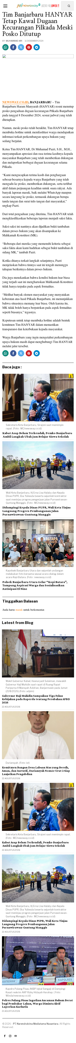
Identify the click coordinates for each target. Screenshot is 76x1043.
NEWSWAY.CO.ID (15, 102)
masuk (19, 609)
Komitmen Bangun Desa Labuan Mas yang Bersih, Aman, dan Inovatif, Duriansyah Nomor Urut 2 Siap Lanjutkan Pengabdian (36, 771)
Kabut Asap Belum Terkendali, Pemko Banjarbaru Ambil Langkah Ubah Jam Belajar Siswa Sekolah (37, 434)
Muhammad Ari (14, 41)
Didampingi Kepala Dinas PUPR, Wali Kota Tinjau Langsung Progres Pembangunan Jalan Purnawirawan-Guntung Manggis (36, 511)
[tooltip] (5, 47)
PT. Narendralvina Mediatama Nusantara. (36, 1023)
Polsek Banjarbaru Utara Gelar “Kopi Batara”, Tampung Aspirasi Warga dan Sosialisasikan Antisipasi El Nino (34, 585)
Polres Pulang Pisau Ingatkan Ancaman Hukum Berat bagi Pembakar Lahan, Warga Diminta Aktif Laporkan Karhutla (37, 1003)
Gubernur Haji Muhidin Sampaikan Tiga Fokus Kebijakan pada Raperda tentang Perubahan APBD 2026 (36, 699)
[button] (69, 6)
